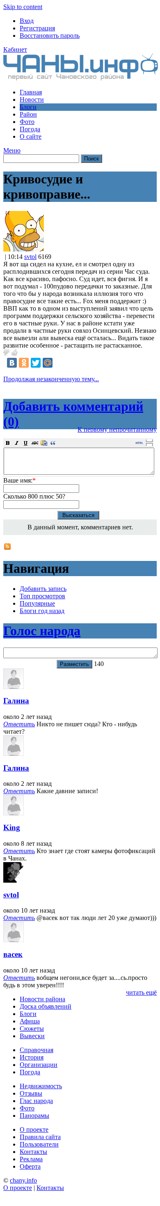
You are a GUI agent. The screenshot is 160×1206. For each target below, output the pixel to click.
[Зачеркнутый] (34, 442)
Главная (31, 92)
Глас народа (36, 1100)
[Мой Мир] (48, 363)
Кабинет (15, 49)
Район (28, 114)
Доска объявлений (45, 1006)
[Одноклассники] (24, 363)
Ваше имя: (19, 480)
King (11, 827)
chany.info (23, 1180)
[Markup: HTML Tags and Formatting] (23, 249)
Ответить (19, 724)
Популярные (37, 603)
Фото (27, 121)
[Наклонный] (16, 442)
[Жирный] (7, 442)
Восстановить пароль (50, 35)
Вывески (32, 1035)
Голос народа (41, 630)
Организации (38, 1064)
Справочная (36, 1049)
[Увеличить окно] (149, 440)
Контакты (33, 1151)
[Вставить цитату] (52, 442)
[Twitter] (36, 363)
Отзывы (31, 1093)
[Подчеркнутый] (25, 442)
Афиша (30, 1021)
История (31, 1057)
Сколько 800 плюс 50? (34, 496)
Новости (32, 99)
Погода (30, 129)
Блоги (28, 106)
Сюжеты (32, 1028)
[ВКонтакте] (12, 363)
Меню (12, 150)
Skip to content (22, 6)
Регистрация (37, 28)
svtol (30, 256)
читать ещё (141, 992)
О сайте (30, 136)
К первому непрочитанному (117, 429)
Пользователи (39, 1144)
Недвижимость (41, 1085)
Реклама (31, 1159)
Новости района (42, 998)
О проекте (34, 1129)
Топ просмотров (42, 596)
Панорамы (34, 1115)
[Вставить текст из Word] (43, 442)
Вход (27, 20)
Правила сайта (40, 1136)
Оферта (30, 1166)
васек (13, 954)
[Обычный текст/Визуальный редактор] (139, 442)
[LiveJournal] (59, 363)
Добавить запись (43, 588)
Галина (16, 700)
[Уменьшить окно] (149, 444)
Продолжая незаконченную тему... (51, 378)
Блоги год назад (42, 610)
